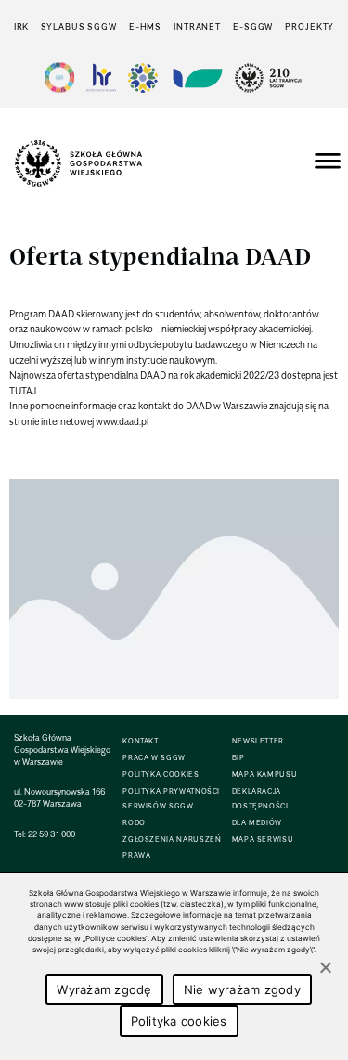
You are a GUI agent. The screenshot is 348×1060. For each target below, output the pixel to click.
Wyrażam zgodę (104, 989)
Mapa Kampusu (265, 774)
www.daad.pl (122, 421)
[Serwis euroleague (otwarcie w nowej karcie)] (143, 77)
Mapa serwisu (263, 839)
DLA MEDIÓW (257, 823)
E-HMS (145, 26)
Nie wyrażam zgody (242, 989)
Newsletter (258, 741)
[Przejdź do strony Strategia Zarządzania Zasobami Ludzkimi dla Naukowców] (101, 77)
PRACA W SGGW (154, 758)
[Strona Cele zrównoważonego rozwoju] (59, 77)
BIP (238, 758)
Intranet (197, 26)
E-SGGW (253, 26)
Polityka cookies (179, 1021)
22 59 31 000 (51, 834)
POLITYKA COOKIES (160, 774)
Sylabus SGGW (79, 26)
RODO (134, 823)
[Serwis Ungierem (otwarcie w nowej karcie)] (196, 77)
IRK (22, 26)
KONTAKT (140, 741)
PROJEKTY (309, 26)
